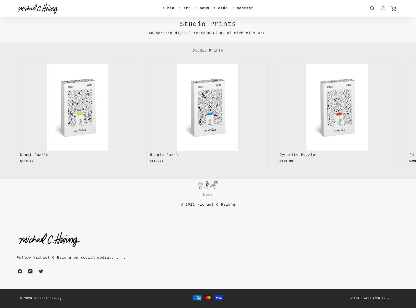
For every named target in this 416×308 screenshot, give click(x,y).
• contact (243, 8)
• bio (168, 8)
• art (185, 8)
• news (202, 8)
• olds (220, 8)
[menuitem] (168, 8)
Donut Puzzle (34, 155)
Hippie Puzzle (165, 155)
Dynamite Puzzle (297, 155)
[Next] (393, 116)
